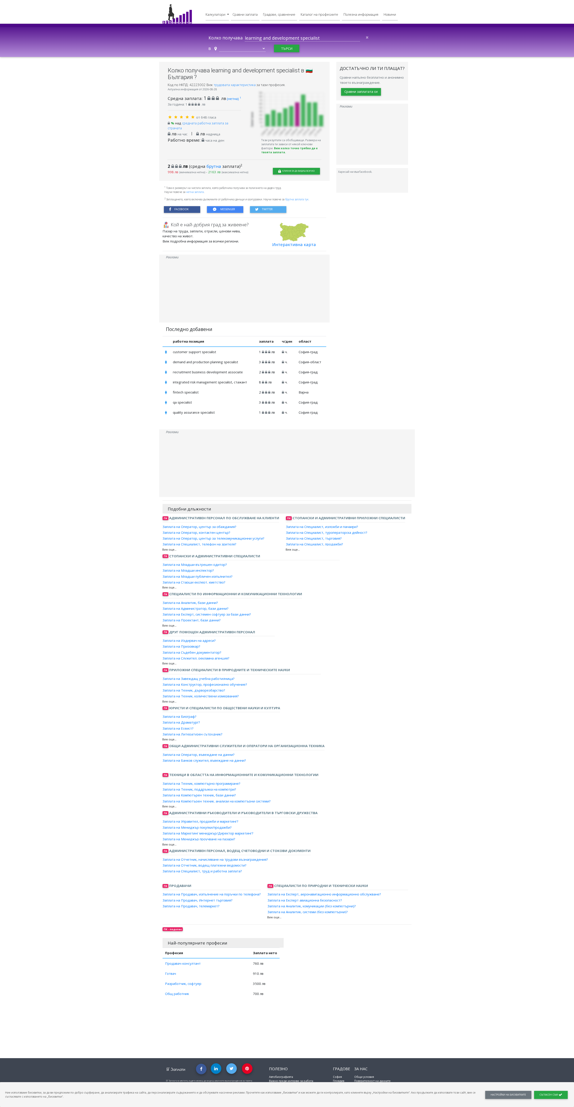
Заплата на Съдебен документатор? (192, 652)
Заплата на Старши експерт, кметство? (194, 582)
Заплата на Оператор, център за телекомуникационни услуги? (213, 538)
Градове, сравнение (279, 14)
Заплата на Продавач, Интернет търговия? (198, 900)
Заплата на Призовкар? (181, 646)
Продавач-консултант (183, 963)
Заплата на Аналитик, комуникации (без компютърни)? (311, 906)
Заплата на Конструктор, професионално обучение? (205, 684)
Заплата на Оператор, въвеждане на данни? (199, 754)
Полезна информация (361, 14)
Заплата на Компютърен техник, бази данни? (199, 795)
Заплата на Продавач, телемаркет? (191, 906)
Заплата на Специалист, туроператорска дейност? (326, 532)
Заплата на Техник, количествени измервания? (201, 696)
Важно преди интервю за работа (291, 1081)
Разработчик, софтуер (183, 983)
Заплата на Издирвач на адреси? (189, 640)
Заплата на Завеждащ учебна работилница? (199, 678)
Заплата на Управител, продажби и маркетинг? (200, 821)
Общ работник (177, 993)
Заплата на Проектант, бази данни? (192, 620)
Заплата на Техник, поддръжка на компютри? (199, 789)
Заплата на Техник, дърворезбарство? (194, 690)
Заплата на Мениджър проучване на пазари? (199, 839)
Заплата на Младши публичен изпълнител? (198, 576)
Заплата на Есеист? (178, 728)
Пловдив (338, 1081)
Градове (341, 1068)
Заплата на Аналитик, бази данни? (190, 602)
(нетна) (234, 98)
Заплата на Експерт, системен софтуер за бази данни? (207, 614)
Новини (390, 14)
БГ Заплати (176, 1069)
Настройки (508, 1094)
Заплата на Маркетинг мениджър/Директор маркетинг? (208, 833)
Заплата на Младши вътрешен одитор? (195, 564)
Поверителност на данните (372, 1081)
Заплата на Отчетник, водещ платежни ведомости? (204, 865)
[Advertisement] (244, 291)
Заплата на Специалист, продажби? (314, 544)
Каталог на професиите (319, 14)
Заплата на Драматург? (181, 722)
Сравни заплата (245, 14)
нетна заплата (195, 192)
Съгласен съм (549, 1094)
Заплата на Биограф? (179, 716)
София (337, 1077)
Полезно (278, 1068)
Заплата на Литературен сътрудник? (192, 734)
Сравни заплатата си (361, 91)
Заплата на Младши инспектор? (188, 570)
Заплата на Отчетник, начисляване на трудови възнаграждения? (215, 859)
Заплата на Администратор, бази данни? (195, 608)
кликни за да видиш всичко (298, 170)
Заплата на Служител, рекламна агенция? (196, 658)
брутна (214, 166)
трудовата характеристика (235, 84)
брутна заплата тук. (297, 199)
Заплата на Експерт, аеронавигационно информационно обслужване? (324, 894)
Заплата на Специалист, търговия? (314, 538)
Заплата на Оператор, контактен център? (196, 532)
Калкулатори (216, 14)
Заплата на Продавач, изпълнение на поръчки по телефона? (212, 894)
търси (286, 48)
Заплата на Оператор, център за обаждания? (199, 526)
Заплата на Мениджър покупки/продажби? (197, 827)
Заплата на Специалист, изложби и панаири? (322, 526)
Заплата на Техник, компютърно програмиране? (201, 783)
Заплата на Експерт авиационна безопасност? (304, 900)
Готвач (170, 973)
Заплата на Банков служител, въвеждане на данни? (204, 760)
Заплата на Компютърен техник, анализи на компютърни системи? (217, 801)
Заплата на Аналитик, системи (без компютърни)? (307, 912)
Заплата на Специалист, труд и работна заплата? (202, 871)
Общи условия (364, 1077)
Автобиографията (281, 1077)
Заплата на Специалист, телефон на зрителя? (199, 544)
